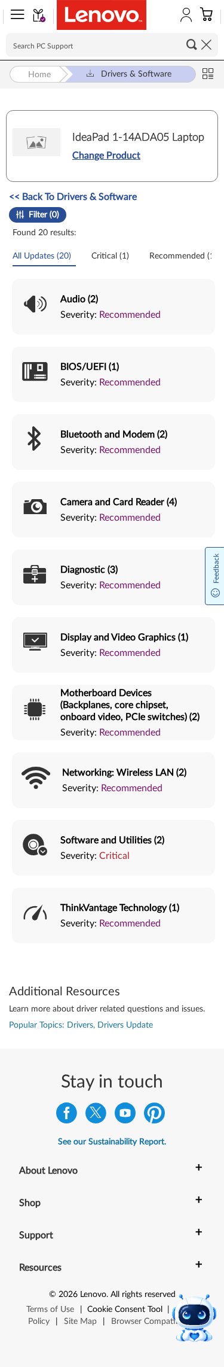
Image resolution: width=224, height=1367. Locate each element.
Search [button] (191, 44)
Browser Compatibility (152, 1321)
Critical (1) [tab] (111, 256)
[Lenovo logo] (101, 15)
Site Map (80, 1321)
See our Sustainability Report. (112, 1142)
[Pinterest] (154, 1115)
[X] (95, 1115)
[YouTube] (125, 1115)
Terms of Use (50, 1309)
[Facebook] (66, 1115)
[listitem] (113, 307)
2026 (68, 1294)
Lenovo (93, 1294)
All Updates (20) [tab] (43, 256)
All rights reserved (143, 1294)
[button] (15, 17)
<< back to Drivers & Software (73, 197)
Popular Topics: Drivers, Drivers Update (81, 1025)
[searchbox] (112, 45)
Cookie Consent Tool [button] (124, 1309)
